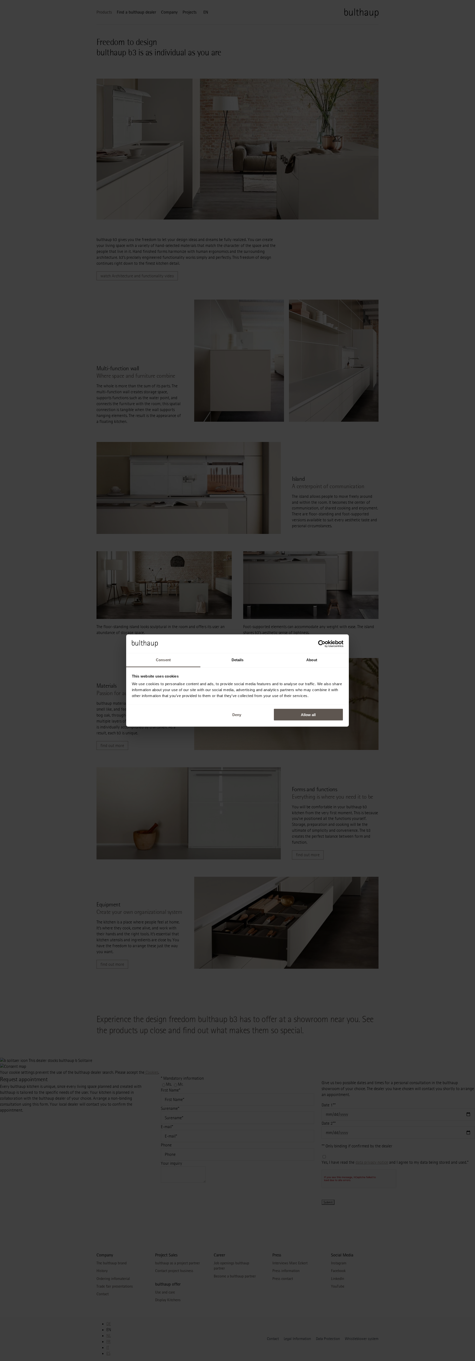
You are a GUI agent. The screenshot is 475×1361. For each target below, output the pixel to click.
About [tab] (311, 660)
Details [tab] (238, 660)
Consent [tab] (163, 660)
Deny (236, 714)
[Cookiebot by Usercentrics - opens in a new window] (321, 643)
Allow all (308, 714)
